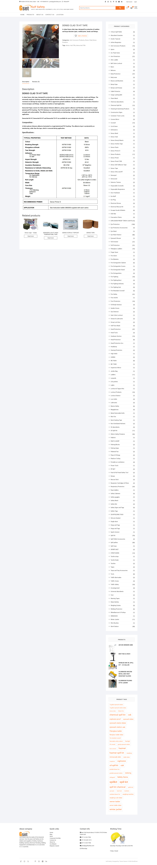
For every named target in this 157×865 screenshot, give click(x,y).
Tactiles (113, 563)
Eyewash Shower (116, 238)
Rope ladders (115, 490)
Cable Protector (115, 91)
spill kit (124, 782)
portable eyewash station (116, 773)
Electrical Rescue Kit (117, 207)
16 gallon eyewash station (116, 704)
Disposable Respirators (118, 189)
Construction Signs (116, 112)
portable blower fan (114, 769)
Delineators (114, 130)
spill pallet (112, 791)
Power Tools (114, 465)
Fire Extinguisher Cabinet (118, 263)
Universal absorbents (117, 591)
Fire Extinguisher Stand (118, 270)
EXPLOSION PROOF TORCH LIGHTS (121, 221)
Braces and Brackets (117, 81)
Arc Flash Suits (115, 53)
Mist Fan (113, 416)
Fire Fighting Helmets (117, 284)
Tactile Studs (115, 560)
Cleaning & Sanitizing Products (120, 109)
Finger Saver (114, 252)
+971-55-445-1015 (86, 840)
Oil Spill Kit (114, 430)
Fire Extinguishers (116, 273)
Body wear (114, 77)
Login (135, 1)
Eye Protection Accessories (119, 228)
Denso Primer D (115, 151)
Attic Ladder (114, 60)
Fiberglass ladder (116, 731)
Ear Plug (113, 200)
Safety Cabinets (115, 493)
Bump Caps (114, 84)
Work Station (115, 626)
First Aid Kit (114, 298)
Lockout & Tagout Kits (117, 388)
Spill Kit (113, 535)
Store (51, 836)
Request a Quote (54, 846)
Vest (112, 595)
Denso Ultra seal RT (117, 172)
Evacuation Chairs (116, 217)
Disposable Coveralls (117, 186)
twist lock (119, 791)
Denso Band (114, 133)
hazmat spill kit (117, 753)
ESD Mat (113, 214)
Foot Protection (115, 301)
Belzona (113, 70)
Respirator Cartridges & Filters (120, 483)
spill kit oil (130, 787)
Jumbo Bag (114, 371)
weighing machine (128, 794)
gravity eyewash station (124, 744)
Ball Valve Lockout (116, 63)
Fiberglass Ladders (116, 249)
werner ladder (115, 802)
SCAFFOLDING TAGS (117, 514)
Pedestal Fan (114, 451)
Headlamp (114, 346)
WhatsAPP (66, 1)
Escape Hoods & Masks (118, 210)
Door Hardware (115, 193)
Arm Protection (115, 56)
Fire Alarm (114, 256)
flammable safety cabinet (116, 741)
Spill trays (114, 546)
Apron (112, 49)
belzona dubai (113, 711)
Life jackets (114, 381)
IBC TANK (114, 364)
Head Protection (116, 339)
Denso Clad (88, 40)
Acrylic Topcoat (115, 39)
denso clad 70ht (71, 45)
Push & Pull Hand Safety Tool (119, 472)
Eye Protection (115, 224)
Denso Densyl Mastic (117, 140)
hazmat (122, 748)
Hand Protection (116, 329)
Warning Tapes (115, 598)
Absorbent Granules (117, 35)
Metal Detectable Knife (117, 413)
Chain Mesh (114, 98)
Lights (112, 385)
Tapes (112, 567)
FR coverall (112, 744)
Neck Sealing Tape (116, 420)
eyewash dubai (128, 719)
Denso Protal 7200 (116, 161)
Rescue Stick (115, 479)
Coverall (113, 123)
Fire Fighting (114, 277)
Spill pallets (114, 542)
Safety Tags (114, 511)
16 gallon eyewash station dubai (118, 707)
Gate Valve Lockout (117, 315)
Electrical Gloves (116, 203)
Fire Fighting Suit (116, 287)
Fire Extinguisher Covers (118, 266)
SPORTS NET (115, 549)
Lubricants (114, 402)
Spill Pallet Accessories (118, 539)
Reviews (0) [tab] (36, 81)
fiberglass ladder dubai (116, 735)
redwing (128, 773)
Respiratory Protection (117, 486)
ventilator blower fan (115, 794)
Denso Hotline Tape (117, 144)
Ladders (113, 374)
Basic (112, 67)
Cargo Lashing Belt (116, 95)
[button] (56, 27)
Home (22, 14)
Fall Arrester (114, 242)
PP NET (113, 469)
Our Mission (53, 844)
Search (120, 8)
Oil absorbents (115, 427)
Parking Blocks (115, 444)
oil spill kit (114, 765)
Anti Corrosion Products (77, 40)
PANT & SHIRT (115, 441)
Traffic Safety (115, 584)
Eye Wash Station (116, 235)
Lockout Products (116, 392)
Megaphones (114, 409)
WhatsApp (84, 848)
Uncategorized (115, 588)
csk (129, 715)
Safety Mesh (114, 500)
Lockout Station (115, 395)
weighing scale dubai (116, 798)
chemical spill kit (117, 715)
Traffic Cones (115, 581)
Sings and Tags (115, 525)
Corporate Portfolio (55, 838)
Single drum (114, 521)
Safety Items (122, 777)
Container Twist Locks (117, 116)
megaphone (112, 761)
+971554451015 (44, 1)
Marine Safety (115, 406)
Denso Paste (114, 147)
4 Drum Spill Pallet (116, 32)
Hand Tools (114, 332)
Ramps (113, 476)
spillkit (113, 782)
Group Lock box (115, 322)
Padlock (113, 437)
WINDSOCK (114, 616)
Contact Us (49, 14)
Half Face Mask (115, 325)
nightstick (121, 761)
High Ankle (114, 353)
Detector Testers (116, 182)
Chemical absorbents (117, 102)
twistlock (126, 791)
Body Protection (115, 74)
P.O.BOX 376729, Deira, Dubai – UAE (30, 1)
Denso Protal (115, 158)
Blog (51, 834)
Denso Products (115, 154)
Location (59, 14)
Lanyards (113, 378)
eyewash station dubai (118, 723)
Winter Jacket (115, 619)
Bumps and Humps (116, 88)
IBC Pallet (114, 360)
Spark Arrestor (115, 532)
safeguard (112, 777)
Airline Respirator (116, 42)
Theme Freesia (123, 861)
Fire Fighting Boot (116, 280)
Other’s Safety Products (118, 434)
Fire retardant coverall (115, 738)
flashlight (127, 741)
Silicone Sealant (115, 518)
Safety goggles (115, 497)
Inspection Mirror (116, 367)
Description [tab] (25, 81)
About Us (39, 14)
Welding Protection (116, 609)
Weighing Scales (116, 605)
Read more (31, 236)
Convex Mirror (115, 119)
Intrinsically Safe (115, 757)
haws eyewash (113, 748)
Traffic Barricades (116, 577)
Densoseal (114, 179)
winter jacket (116, 809)
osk (122, 765)
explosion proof (115, 719)
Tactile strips (115, 556)
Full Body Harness (116, 305)
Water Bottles (115, 602)
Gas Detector (115, 311)
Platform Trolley (115, 458)
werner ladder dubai (115, 805)
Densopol (113, 175)
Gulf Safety (38, 6)
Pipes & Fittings (115, 455)
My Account (129, 1)
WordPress (135, 861)
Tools (112, 574)
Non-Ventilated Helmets (118, 423)
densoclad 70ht (80, 45)
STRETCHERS (115, 553)
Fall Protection (115, 245)
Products (30, 14)
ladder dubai (126, 757)
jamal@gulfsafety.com (55, 1)
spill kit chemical (117, 787)
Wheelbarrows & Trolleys (118, 612)
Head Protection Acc (117, 343)
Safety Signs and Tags (117, 507)
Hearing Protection (116, 350)
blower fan (121, 711)
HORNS (113, 357)
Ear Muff (113, 196)
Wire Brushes (115, 623)
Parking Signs (115, 448)
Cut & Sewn (114, 126)
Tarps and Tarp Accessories (119, 570)
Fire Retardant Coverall (117, 291)
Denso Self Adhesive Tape (118, 165)
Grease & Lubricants (117, 318)
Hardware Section (116, 336)
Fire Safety (114, 294)
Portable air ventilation (117, 462)
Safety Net (114, 504)
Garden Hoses (115, 308)
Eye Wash (114, 231)
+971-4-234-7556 (86, 837)
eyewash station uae (117, 727)
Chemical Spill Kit (116, 105)
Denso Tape (114, 168)
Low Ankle (114, 399)
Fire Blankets (115, 259)
